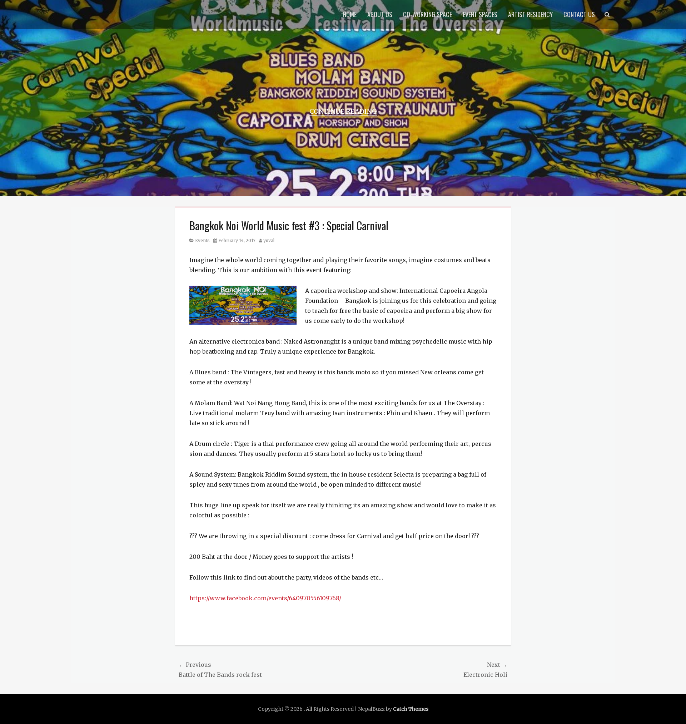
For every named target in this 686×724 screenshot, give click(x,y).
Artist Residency (530, 14)
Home (350, 14)
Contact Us (579, 14)
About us (379, 14)
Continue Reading (343, 111)
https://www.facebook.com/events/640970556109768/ (265, 598)
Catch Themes (410, 709)
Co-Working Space (427, 14)
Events (202, 240)
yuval (268, 240)
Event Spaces (480, 14)
